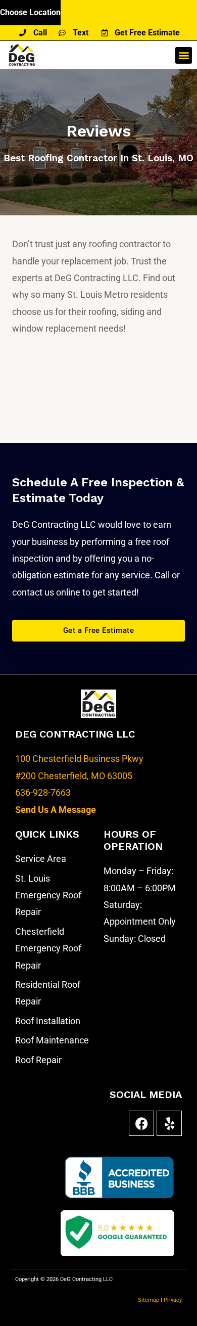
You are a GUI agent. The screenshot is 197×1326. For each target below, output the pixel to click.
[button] (183, 55)
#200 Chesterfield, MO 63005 (73, 775)
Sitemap (149, 1300)
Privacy (173, 1300)
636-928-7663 (43, 792)
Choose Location (30, 12)
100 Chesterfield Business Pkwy (79, 758)
